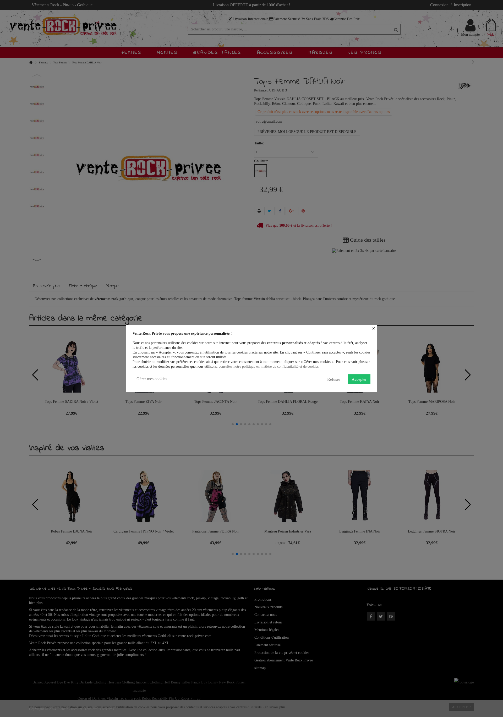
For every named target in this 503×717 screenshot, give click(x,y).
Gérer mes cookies (151, 379)
